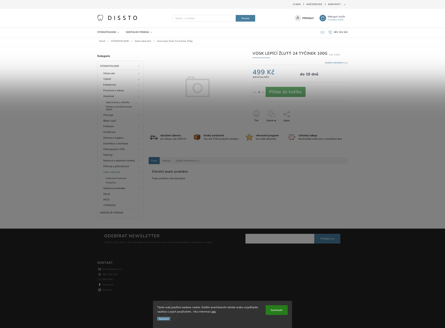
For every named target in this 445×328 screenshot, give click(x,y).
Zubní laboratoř (111, 172)
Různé (106, 194)
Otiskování (109, 73)
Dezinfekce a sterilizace (115, 143)
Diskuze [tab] (166, 160)
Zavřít (337, 126)
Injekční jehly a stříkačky (118, 102)
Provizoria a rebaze (113, 90)
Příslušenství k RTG (114, 149)
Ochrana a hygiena (113, 137)
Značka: (336, 62)
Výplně (107, 79)
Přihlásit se (327, 238)
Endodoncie (109, 84)
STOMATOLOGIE (109, 66)
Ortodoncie (109, 132)
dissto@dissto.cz (112, 269)
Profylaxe (108, 126)
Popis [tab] (154, 160)
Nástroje (107, 155)
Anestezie (108, 96)
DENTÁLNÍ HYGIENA (111, 212)
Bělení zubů (109, 120)
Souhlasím (277, 310)
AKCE (106, 199)
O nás (297, 4)
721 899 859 (105, 279)
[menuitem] (109, 32)
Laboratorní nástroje (116, 178)
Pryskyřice (111, 182)
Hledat (245, 18)
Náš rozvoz (314, 4)
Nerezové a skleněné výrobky (119, 160)
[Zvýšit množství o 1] (263, 92)
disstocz (107, 289)
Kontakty (334, 4)
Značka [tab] (188, 160)
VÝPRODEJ (109, 205)
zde (213, 311)
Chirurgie (108, 115)
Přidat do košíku (285, 91)
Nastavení (164, 319)
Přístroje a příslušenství (116, 166)
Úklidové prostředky (114, 188)
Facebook (108, 284)
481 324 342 (110, 274)
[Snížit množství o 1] (255, 92)
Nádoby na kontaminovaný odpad (119, 108)
